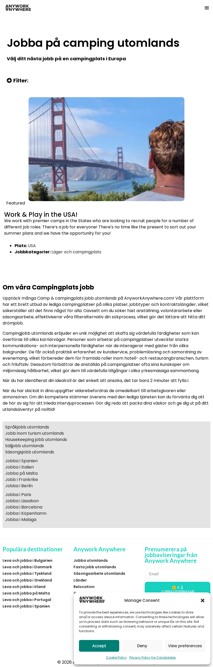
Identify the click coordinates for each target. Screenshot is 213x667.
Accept (99, 646)
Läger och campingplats (76, 252)
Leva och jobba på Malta (26, 593)
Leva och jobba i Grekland (27, 580)
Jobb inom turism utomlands (34, 433)
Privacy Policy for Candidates (152, 657)
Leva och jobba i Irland (24, 586)
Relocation (84, 586)
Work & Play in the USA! (40, 214)
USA (32, 246)
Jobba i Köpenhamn (25, 513)
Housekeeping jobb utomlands (36, 440)
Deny (142, 646)
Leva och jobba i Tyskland (27, 573)
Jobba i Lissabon (22, 501)
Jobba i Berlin (19, 486)
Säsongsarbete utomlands (99, 573)
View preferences (185, 646)
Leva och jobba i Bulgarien (27, 560)
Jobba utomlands (91, 560)
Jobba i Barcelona (23, 507)
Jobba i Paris (18, 495)
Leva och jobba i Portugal (27, 599)
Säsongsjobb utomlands (29, 452)
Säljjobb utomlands (24, 446)
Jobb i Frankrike (21, 480)
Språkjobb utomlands (27, 427)
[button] (202, 600)
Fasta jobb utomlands (95, 567)
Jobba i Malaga (20, 520)
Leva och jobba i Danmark (27, 567)
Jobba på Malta (21, 473)
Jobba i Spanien (21, 461)
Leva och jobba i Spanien (26, 606)
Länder (80, 580)
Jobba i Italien (19, 467)
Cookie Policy (116, 657)
